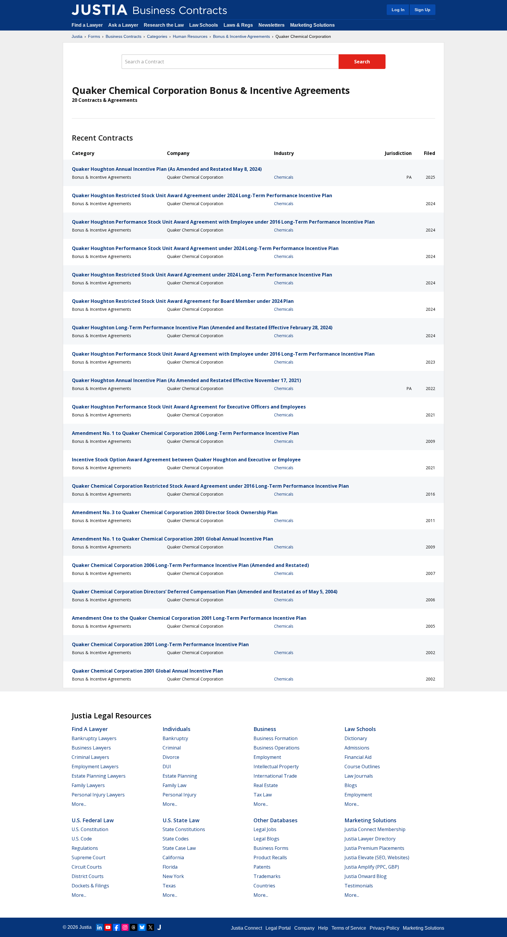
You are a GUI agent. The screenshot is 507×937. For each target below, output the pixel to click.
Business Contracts (123, 36)
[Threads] (133, 927)
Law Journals (358, 776)
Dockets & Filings (90, 885)
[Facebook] (116, 927)
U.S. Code (82, 838)
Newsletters (271, 25)
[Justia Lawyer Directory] (159, 927)
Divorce (171, 757)
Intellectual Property (276, 766)
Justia (77, 36)
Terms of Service (349, 928)
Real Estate (266, 785)
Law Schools (203, 25)
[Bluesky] (142, 927)
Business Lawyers (91, 747)
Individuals (176, 728)
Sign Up (422, 9)
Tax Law (263, 794)
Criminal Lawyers (90, 757)
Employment (267, 757)
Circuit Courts (87, 867)
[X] (150, 927)
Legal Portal (278, 928)
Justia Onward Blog (365, 876)
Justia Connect (246, 928)
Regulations (85, 848)
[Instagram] (125, 927)
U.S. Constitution (90, 829)
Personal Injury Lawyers (98, 794)
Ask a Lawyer (123, 25)
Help (323, 928)
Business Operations (277, 747)
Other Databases (276, 820)
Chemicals (283, 177)
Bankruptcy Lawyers (94, 738)
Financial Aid (357, 757)
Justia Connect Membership (374, 829)
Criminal (172, 747)
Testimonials (358, 885)
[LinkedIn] (99, 927)
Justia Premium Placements (374, 848)
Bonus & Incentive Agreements (241, 36)
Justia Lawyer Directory (370, 838)
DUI (167, 766)
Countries (264, 885)
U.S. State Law (181, 820)
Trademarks (267, 876)
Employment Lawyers (95, 766)
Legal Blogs (266, 838)
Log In (398, 9)
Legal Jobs (265, 829)
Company (304, 928)
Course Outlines (362, 766)
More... (79, 804)
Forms (94, 36)
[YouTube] (107, 927)
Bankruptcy (175, 738)
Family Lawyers (88, 785)
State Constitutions (184, 829)
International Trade (275, 776)
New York (173, 876)
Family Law (174, 785)
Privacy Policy (384, 928)
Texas (169, 885)
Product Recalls (270, 857)
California (173, 857)
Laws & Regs (238, 25)
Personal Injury (179, 794)
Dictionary (355, 738)
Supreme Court (88, 857)
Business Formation (276, 738)
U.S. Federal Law (93, 820)
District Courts (88, 876)
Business (265, 728)
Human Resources (190, 36)
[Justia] (99, 9)
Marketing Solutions (312, 25)
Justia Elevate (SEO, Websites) (376, 857)
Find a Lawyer (87, 25)
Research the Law (164, 25)
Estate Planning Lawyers (99, 776)
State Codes (176, 838)
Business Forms (271, 848)
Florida (170, 867)
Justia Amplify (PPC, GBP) (371, 867)
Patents (262, 867)
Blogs (350, 785)
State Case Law (179, 848)
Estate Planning (180, 776)
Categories (157, 36)
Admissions (356, 747)
